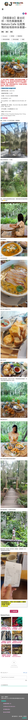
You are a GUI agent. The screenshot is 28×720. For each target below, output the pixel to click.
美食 (11, 31)
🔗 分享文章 (14, 611)
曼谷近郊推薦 (6, 712)
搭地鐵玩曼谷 (6, 709)
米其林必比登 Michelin (9, 706)
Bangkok (4, 36)
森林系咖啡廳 (5, 39)
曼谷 (7, 31)
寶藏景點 (19, 36)
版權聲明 (24, 718)
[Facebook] (23, 14)
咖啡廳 (12, 36)
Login (26, 672)
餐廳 (23, 39)
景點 (2, 31)
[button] (2, 9)
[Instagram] (26, 14)
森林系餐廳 (15, 39)
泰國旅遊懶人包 (7, 703)
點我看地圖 (4, 118)
